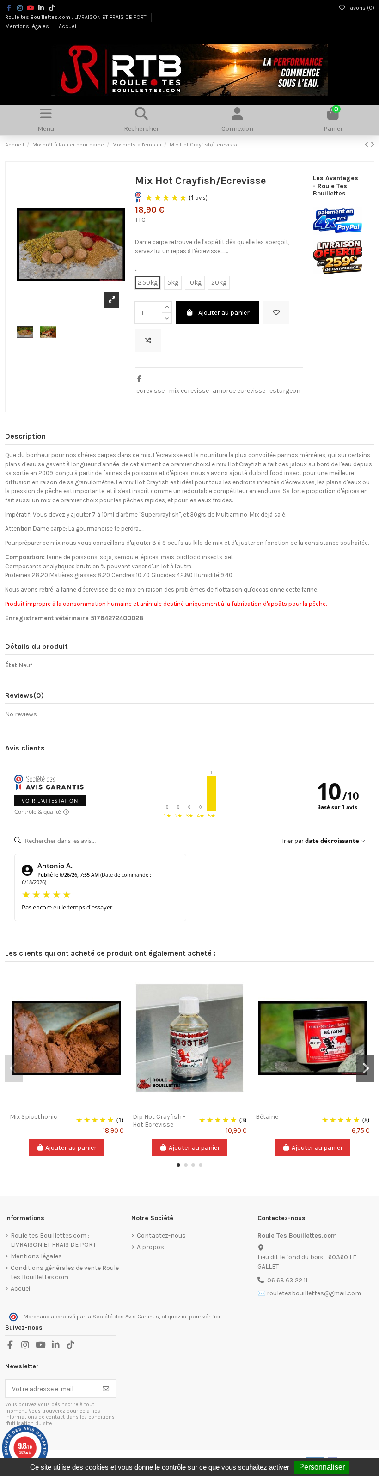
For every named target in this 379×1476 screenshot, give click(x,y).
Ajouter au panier (224, 313)
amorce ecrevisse (239, 391)
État (11, 665)
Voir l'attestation (50, 800)
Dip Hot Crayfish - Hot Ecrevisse (159, 1120)
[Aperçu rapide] (79, 1105)
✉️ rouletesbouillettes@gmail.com (309, 1293)
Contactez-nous (161, 1235)
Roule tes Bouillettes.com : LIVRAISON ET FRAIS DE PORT (76, 17)
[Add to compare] (148, 340)
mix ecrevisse (189, 391)
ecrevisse (150, 391)
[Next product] (372, 145)
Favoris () (360, 8)
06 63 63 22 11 (287, 1280)
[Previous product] (367, 145)
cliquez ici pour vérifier (191, 1316)
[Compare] (66, 1105)
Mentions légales (27, 26)
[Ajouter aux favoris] (276, 312)
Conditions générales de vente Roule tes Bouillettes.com (65, 1272)
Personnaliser (322, 1467)
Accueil (68, 26)
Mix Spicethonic (33, 1117)
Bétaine (267, 1117)
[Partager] (139, 379)
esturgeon (284, 391)
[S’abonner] (106, 1388)
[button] (178, 1165)
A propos (150, 1247)
